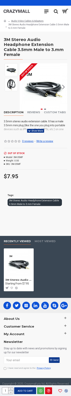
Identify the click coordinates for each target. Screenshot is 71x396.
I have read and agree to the (29, 368)
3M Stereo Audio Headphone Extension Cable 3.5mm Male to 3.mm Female (34, 202)
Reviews (33, 112)
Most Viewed (45, 241)
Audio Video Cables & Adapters (27, 21)
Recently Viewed (17, 241)
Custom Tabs (55, 112)
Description (13, 112)
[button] (23, 87)
